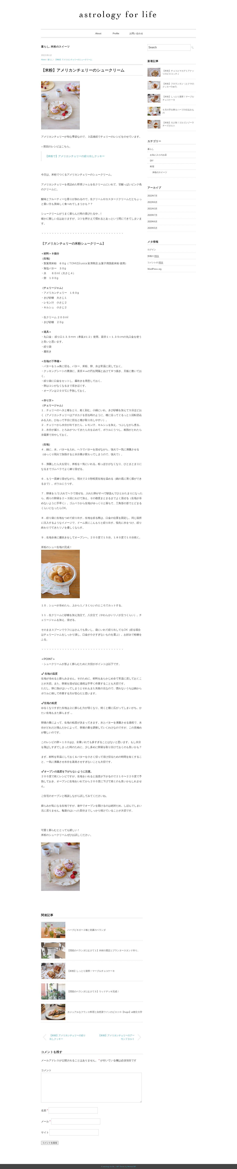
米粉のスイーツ (60, 46)
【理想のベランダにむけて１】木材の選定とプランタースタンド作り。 (103, 950)
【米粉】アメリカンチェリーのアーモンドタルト (116, 1037)
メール (46, 1121)
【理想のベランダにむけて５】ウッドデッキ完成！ (93, 991)
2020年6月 (152, 221)
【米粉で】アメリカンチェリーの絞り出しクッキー (75, 156)
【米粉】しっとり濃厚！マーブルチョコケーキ (91, 971)
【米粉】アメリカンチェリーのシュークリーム (73, 60)
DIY (151, 160)
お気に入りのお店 (158, 155)
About (99, 33)
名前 (44, 1110)
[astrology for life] (118, 12)
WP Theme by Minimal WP (126, 1166)
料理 (152, 166)
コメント (46, 1070)
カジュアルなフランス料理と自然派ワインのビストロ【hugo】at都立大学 (104, 1012)
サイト (45, 1132)
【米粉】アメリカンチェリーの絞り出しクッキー (67, 1037)
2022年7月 (152, 196)
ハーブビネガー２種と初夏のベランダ (86, 930)
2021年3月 (152, 208)
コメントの (155, 262)
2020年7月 (152, 215)
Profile (116, 33)
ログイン (152, 249)
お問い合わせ (136, 33)
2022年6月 (152, 202)
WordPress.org (154, 269)
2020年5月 (152, 228)
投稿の (153, 256)
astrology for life (108, 1166)
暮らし (45, 46)
